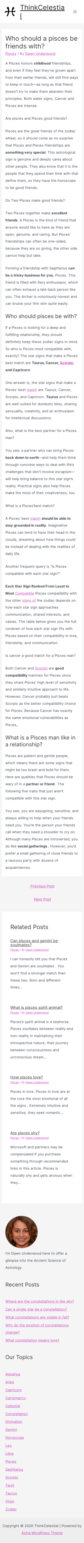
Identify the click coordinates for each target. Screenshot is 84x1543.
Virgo (9, 1501)
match (32, 390)
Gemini (11, 1429)
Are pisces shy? (25, 1132)
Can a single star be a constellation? (36, 1309)
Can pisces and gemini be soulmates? (34, 942)
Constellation (16, 1414)
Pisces (10, 53)
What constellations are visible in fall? (37, 1317)
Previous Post (42, 886)
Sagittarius (14, 1469)
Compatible (24, 593)
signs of (29, 600)
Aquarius (12, 1374)
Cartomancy (15, 1398)
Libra (9, 1453)
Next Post (42, 899)
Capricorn (13, 1390)
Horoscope (14, 1437)
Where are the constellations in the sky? (39, 1301)
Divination (13, 1421)
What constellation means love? (32, 1340)
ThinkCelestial (42, 11)
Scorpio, (67, 363)
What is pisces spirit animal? (36, 1007)
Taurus (11, 1493)
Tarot (9, 1485)
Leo (8, 1445)
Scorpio (41, 668)
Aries (9, 1382)
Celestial (12, 1406)
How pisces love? (26, 1077)
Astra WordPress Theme (42, 1533)
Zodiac (11, 1509)
